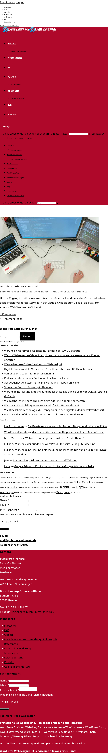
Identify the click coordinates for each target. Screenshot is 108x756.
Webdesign (7, 492)
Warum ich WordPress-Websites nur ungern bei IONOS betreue (42, 350)
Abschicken (4, 529)
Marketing (69, 482)
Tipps (80, 487)
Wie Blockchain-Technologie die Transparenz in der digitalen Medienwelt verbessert (54, 410)
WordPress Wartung (14, 173)
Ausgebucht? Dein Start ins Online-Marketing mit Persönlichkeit (42, 382)
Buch (9, 477)
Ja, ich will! (12, 521)
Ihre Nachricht (9, 510)
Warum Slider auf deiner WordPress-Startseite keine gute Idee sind (44, 414)
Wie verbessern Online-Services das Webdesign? (33, 364)
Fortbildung (83, 477)
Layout (63, 482)
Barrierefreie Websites (19, 159)
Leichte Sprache (9, 22)
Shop (29, 487)
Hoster (23, 482)
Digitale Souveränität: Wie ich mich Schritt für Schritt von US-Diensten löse (48, 369)
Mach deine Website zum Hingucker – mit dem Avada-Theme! (68, 432)
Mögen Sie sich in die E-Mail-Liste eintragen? (26, 514)
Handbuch (98, 477)
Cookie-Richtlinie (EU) (17, 666)
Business (26, 478)
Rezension (12, 487)
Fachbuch (74, 477)
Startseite (7, 7)
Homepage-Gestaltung (13, 482)
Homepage (3, 482)
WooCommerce (12, 164)
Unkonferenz (90, 487)
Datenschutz (41, 478)
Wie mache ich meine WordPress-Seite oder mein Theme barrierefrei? (45, 401)
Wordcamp (52, 493)
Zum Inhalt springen (12, 2)
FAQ (5, 19)
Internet (37, 482)
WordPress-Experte (16, 432)
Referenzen (8, 14)
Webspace (44, 493)
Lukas (7, 450)
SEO (20, 487)
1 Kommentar (8, 314)
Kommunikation (47, 482)
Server (24, 487)
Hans (7, 466)
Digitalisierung (66, 478)
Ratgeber (3, 487)
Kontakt (7, 12)
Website (37, 492)
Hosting (30, 482)
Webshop (29, 492)
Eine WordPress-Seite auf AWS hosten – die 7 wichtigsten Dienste (43, 291)
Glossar (8, 634)
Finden (27, 336)
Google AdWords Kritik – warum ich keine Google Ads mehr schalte (54, 466)
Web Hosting (19, 492)
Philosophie (8, 17)
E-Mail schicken (12, 191)
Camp (32, 478)
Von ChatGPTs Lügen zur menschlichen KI (29, 373)
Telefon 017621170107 (15, 196)
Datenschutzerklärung (17, 648)
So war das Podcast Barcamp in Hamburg (28, 387)
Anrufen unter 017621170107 (9, 26)
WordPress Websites (14, 155)
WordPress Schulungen (15, 177)
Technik (4, 286)
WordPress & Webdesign (26, 286)
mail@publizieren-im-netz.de (18, 540)
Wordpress (63, 492)
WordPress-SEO (12, 168)
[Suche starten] (57, 203)
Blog (5, 10)
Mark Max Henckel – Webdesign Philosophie (30, 639)
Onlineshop (98, 482)
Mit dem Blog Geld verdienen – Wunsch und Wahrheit (45, 460)
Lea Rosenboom (14, 426)
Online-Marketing (84, 482)
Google (91, 478)
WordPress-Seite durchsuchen (19, 328)
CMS (36, 478)
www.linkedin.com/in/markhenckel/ (33, 612)
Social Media (35, 487)
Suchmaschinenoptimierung (49, 487)
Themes (73, 487)
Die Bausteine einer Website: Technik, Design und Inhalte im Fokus (67, 426)
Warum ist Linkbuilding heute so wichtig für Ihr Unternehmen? (41, 405)
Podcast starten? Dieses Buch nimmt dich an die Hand (36, 378)
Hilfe (105, 478)
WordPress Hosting (76, 493)
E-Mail (4, 504)
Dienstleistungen (56, 478)
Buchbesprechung (17, 478)
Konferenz (57, 482)
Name (4, 500)
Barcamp (3, 478)
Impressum (11, 653)
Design (48, 477)
